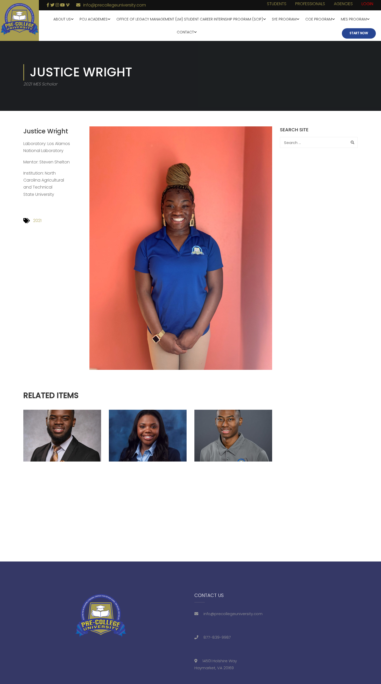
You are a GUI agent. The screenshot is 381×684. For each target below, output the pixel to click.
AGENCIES (343, 4)
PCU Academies (94, 19)
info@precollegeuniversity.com (114, 5)
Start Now (359, 33)
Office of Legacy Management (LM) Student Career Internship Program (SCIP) (189, 19)
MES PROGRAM (354, 19)
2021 (37, 221)
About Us (62, 19)
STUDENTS (276, 4)
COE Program (318, 19)
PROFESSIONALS (310, 4)
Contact (185, 32)
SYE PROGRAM (284, 19)
